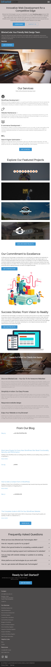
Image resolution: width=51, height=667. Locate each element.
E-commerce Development (10, 125)
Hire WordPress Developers (7, 619)
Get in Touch (25, 582)
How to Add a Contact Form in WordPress (15, 482)
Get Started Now (9, 268)
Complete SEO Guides (6, 650)
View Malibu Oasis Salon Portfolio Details (25, 231)
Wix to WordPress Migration (7, 627)
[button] (7, 365)
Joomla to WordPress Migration (8, 634)
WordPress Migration (5, 615)
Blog (2, 642)
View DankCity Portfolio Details (25, 191)
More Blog (25, 523)
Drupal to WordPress (5, 631)
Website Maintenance (8, 113)
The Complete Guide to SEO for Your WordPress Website (20, 511)
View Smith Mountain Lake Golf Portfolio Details (25, 211)
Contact (3, 644)
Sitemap (12, 665)
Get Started (7, 45)
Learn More (19, 24)
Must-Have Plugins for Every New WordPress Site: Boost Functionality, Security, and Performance (25, 451)
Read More (4, 459)
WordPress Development (10, 100)
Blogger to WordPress (6, 622)
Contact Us (32, 24)
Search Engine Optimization (10, 140)
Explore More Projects (25, 244)
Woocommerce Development (7, 612)
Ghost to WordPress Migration (7, 624)
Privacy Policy (4, 665)
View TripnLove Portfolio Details (25, 172)
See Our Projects (9, 327)
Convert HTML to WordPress (7, 617)
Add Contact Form (5, 652)
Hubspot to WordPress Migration (8, 629)
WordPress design (37, 14)
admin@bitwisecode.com (6, 594)
